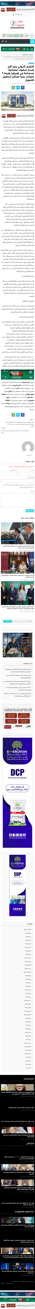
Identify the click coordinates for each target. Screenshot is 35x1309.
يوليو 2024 (28, 1018)
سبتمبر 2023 (28, 1054)
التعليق (32, 491)
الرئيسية (31, 54)
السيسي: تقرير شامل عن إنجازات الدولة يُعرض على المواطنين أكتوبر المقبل (18, 676)
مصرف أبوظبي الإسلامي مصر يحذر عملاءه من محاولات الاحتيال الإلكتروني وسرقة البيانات (17, 695)
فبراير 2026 (28, 951)
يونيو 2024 (28, 1022)
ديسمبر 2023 (27, 1043)
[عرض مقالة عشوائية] (3, 41)
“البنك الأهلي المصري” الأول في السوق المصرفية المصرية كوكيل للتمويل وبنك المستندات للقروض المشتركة (18, 607)
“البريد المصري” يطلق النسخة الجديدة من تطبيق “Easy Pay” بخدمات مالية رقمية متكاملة (18, 1241)
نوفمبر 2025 (28, 961)
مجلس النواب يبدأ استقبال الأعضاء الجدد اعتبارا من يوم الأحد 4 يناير (17, 1121)
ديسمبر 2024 (27, 1000)
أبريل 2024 (28, 1029)
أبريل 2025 (28, 986)
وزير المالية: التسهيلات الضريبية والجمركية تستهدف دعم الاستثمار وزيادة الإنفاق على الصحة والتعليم (17, 683)
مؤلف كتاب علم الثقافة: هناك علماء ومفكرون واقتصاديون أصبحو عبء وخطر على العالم (18, 1204)
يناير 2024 (28, 1039)
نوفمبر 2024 (28, 1004)
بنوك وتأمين (25, 54)
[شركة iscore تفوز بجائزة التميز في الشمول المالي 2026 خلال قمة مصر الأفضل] (17, 1266)
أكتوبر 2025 (28, 965)
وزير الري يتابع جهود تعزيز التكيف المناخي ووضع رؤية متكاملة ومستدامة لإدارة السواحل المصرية (18, 670)
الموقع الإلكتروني (30, 477)
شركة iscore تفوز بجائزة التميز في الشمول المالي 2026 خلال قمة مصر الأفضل (18, 1272)
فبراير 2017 (28, 1064)
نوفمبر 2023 (28, 1046)
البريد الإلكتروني (13, 470)
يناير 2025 (28, 997)
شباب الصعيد (30, 83)
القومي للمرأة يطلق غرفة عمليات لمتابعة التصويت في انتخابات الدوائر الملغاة (18, 1136)
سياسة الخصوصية (9, 1283)
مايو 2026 (28, 940)
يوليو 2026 (28, 933)
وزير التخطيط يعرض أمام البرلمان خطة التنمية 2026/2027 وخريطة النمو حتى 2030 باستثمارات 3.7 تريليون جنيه (17, 1093)
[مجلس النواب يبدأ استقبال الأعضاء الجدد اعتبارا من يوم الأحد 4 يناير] (17, 1116)
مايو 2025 (28, 983)
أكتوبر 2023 (28, 1050)
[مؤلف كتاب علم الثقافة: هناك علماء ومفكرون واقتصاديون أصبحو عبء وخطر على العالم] (17, 1198)
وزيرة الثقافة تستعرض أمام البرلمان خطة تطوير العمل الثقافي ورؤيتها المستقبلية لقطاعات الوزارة (19, 1188)
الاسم (32, 470)
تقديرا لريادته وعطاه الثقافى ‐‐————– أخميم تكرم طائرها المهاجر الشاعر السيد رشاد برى (19, 1157)
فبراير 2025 (28, 993)
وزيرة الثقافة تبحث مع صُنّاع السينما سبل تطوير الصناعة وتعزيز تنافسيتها (18, 1173)
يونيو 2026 (28, 936)
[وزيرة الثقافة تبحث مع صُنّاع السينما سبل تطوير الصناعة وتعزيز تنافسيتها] (17, 1167)
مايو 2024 (28, 1025)
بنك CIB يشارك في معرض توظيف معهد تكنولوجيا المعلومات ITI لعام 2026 (18, 689)
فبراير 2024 (28, 1036)
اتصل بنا (2, 1283)
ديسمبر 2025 (27, 958)
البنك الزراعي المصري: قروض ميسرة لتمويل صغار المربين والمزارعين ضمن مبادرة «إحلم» (18, 547)
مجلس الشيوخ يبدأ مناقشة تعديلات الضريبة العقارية (21, 1107)
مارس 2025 (28, 990)
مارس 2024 (28, 1032)
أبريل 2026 (28, 944)
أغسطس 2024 (27, 1015)
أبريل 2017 (28, 1057)
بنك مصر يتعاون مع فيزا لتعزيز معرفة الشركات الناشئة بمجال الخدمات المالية (17, 576)
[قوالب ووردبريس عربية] (15, 1287)
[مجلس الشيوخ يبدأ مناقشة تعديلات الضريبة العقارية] (17, 1102)
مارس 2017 (28, 1061)
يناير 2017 (28, 1068)
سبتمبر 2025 (28, 968)
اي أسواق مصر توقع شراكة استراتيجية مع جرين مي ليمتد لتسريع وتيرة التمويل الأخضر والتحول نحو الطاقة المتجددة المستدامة (18, 1256)
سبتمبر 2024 (28, 1011)
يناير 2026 (28, 954)
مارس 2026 (28, 947)
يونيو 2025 (28, 979)
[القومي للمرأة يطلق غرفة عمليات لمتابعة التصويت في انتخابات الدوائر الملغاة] (17, 1130)
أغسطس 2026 (27, 929)
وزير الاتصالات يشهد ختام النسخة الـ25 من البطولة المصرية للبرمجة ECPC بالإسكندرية (17, 1226)
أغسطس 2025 (27, 972)
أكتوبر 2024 (28, 1007)
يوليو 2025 (28, 976)
